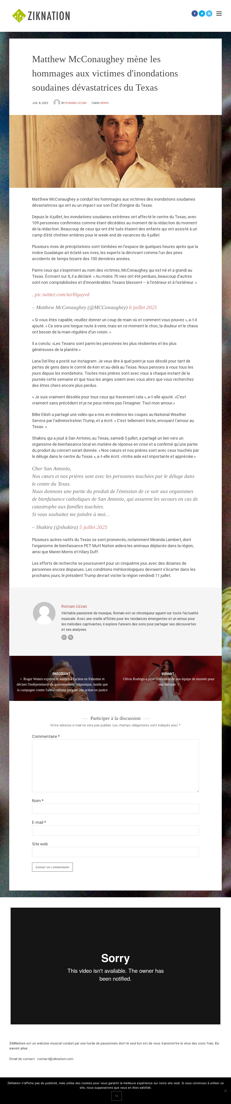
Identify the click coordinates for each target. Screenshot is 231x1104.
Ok (116, 1095)
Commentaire (46, 736)
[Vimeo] (209, 13)
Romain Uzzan (75, 103)
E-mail (39, 822)
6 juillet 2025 (143, 307)
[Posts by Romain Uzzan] (57, 103)
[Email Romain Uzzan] (64, 637)
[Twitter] (202, 13)
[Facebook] (195, 13)
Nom (38, 800)
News (104, 103)
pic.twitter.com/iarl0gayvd (62, 294)
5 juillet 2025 (93, 527)
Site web (40, 844)
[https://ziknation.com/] (70, 637)
